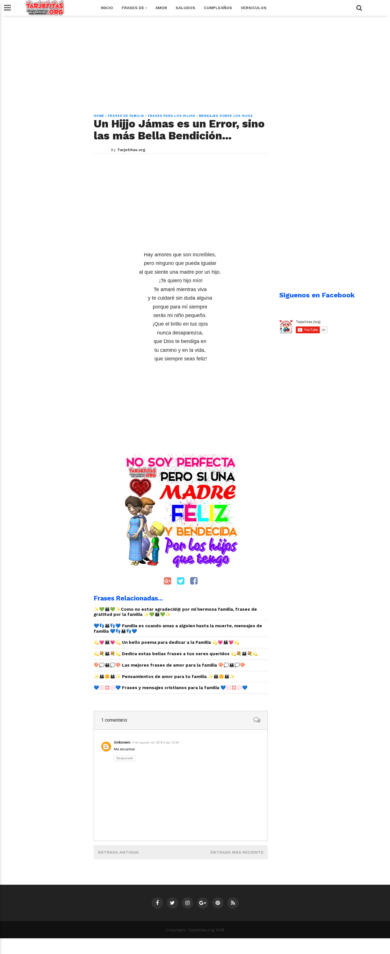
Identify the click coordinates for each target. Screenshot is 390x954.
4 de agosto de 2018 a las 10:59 (155, 742)
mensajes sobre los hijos (226, 116)
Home (99, 116)
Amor (161, 7)
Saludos (185, 7)
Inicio (107, 7)
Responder (124, 758)
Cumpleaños (218, 7)
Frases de (133, 7)
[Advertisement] (195, 61)
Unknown (122, 742)
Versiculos (254, 7)
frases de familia (126, 116)
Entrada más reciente (237, 852)
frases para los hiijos (172, 116)
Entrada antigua (118, 852)
